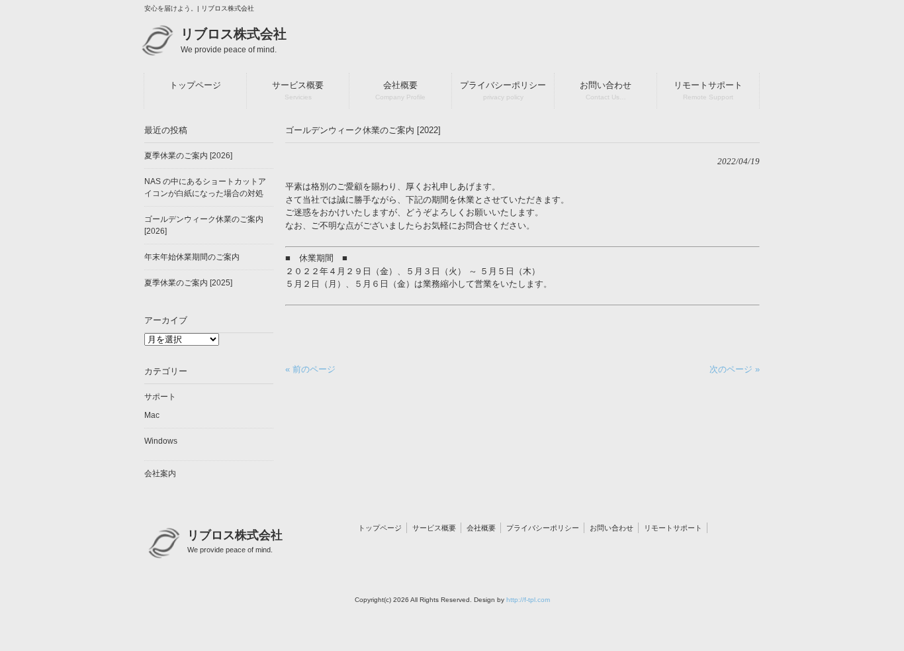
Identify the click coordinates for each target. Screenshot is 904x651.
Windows (160, 441)
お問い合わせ (611, 528)
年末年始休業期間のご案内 (192, 257)
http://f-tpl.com (528, 599)
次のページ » (734, 369)
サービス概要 (434, 528)
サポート (160, 396)
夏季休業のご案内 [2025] (188, 282)
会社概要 (481, 528)
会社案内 (160, 473)
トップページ (380, 528)
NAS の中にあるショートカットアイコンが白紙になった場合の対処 (205, 187)
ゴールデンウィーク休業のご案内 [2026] (203, 225)
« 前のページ (310, 369)
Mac (151, 415)
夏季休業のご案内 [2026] (188, 155)
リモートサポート (673, 528)
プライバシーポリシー (542, 528)
